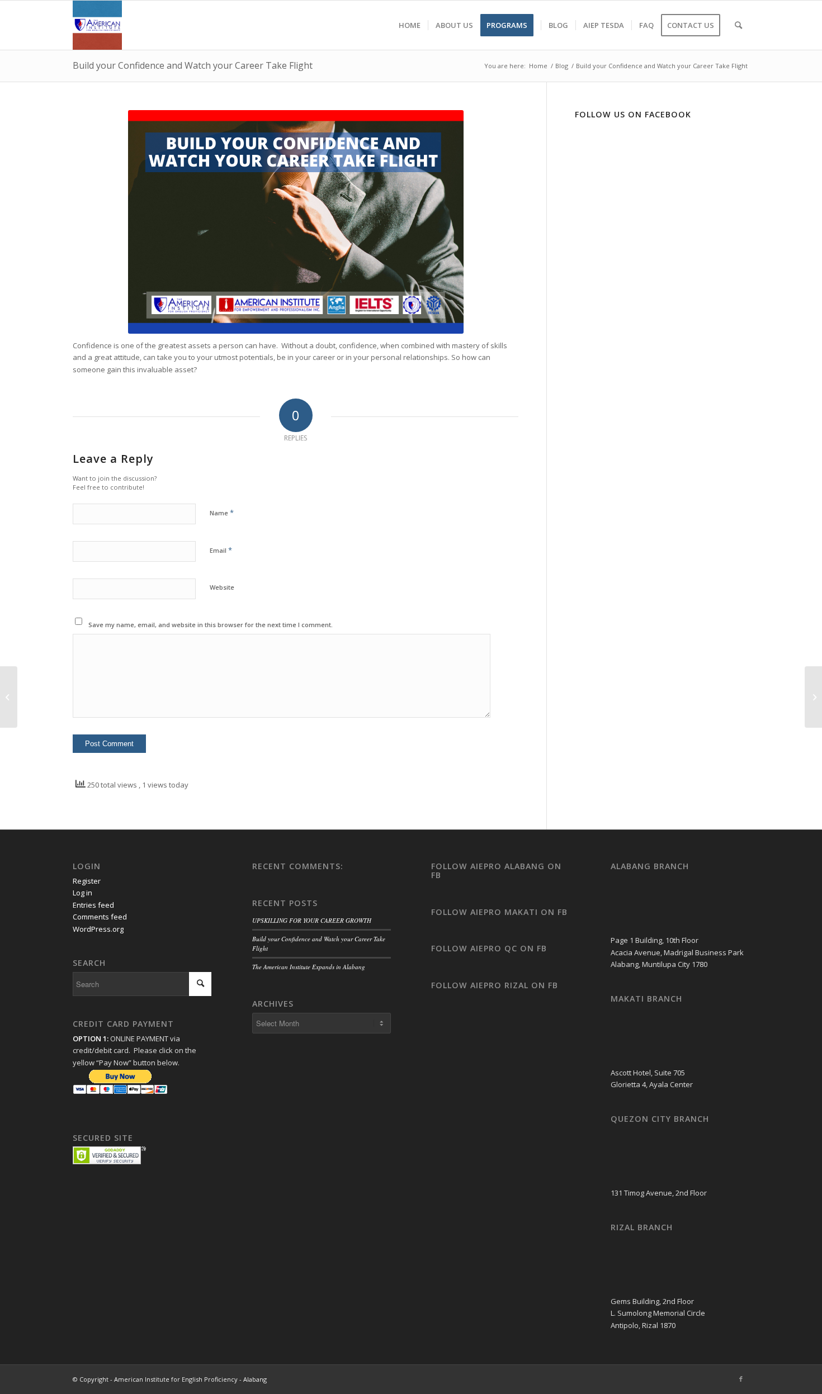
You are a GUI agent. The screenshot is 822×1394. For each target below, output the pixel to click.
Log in (82, 893)
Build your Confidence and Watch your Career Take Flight (193, 65)
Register (87, 881)
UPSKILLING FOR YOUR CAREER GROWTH (311, 920)
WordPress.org (98, 929)
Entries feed (93, 905)
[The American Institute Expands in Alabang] (8, 697)
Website (222, 587)
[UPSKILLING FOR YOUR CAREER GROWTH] (813, 697)
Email (221, 550)
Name (222, 513)
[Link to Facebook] (741, 1379)
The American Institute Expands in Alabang (308, 966)
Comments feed (100, 917)
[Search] (738, 25)
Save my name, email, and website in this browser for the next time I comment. (210, 624)
